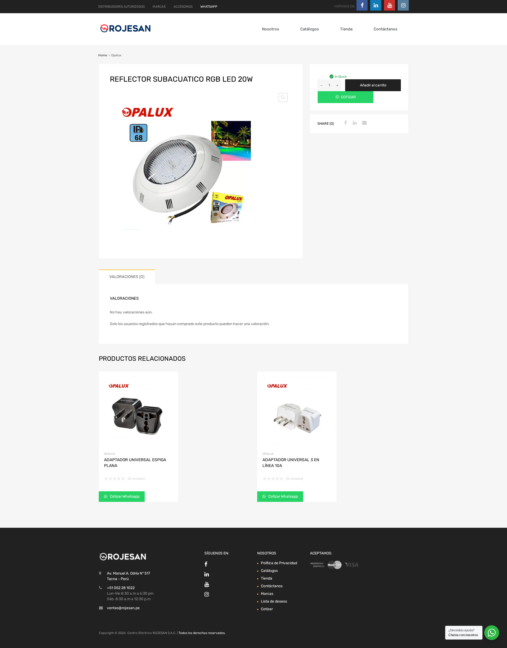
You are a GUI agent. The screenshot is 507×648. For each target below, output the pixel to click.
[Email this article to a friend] (363, 123)
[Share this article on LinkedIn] (354, 123)
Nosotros (270, 29)
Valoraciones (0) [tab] (126, 276)
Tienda (346, 29)
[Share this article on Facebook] (344, 123)
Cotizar (267, 609)
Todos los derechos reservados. (202, 633)
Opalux (109, 454)
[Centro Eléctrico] (125, 33)
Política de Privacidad (279, 563)
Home (102, 55)
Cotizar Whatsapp (124, 496)
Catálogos (309, 29)
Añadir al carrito (373, 85)
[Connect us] (362, 5)
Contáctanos (385, 29)
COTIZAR (348, 97)
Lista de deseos (274, 601)
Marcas (267, 593)
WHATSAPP (208, 6)
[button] (283, 97)
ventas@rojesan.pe (123, 608)
